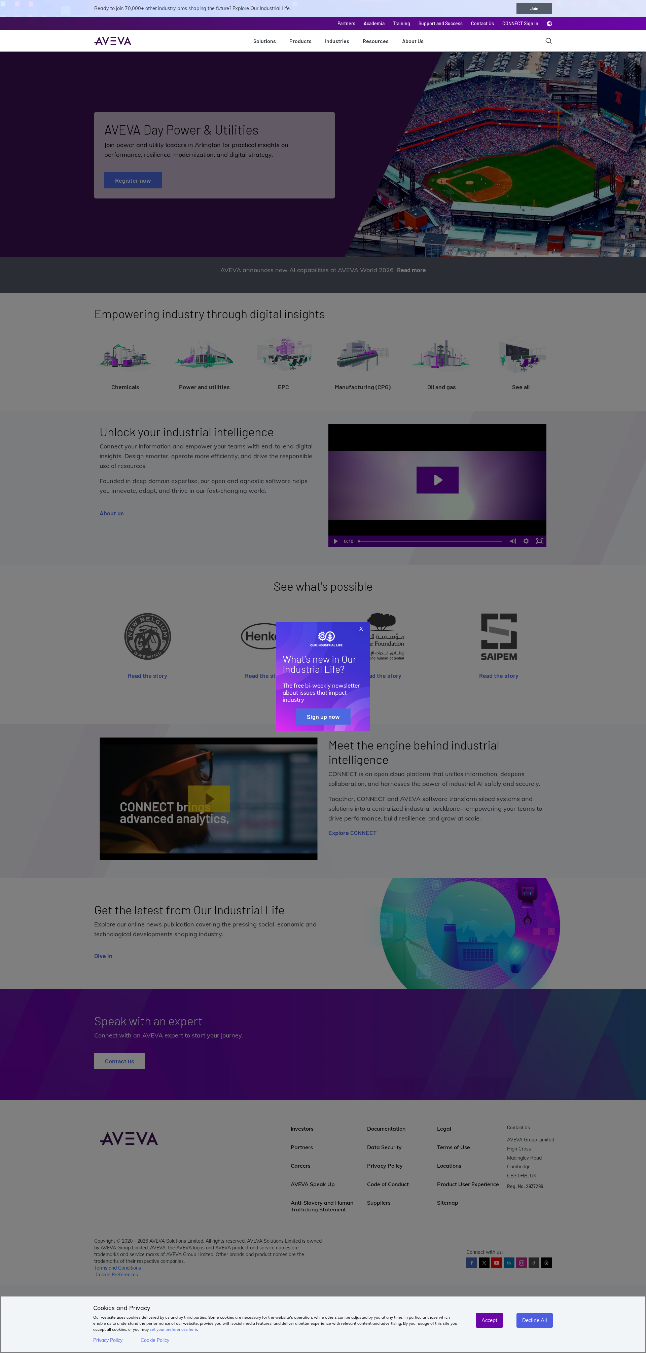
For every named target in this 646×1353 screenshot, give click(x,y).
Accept (489, 1320)
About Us (413, 41)
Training (401, 23)
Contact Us (482, 23)
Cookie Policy (155, 1340)
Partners (346, 23)
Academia (374, 23)
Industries (337, 41)
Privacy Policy (107, 1340)
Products (300, 41)
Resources (376, 41)
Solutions (264, 41)
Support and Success (441, 23)
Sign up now (323, 716)
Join (534, 8)
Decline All (534, 1320)
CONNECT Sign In (520, 23)
